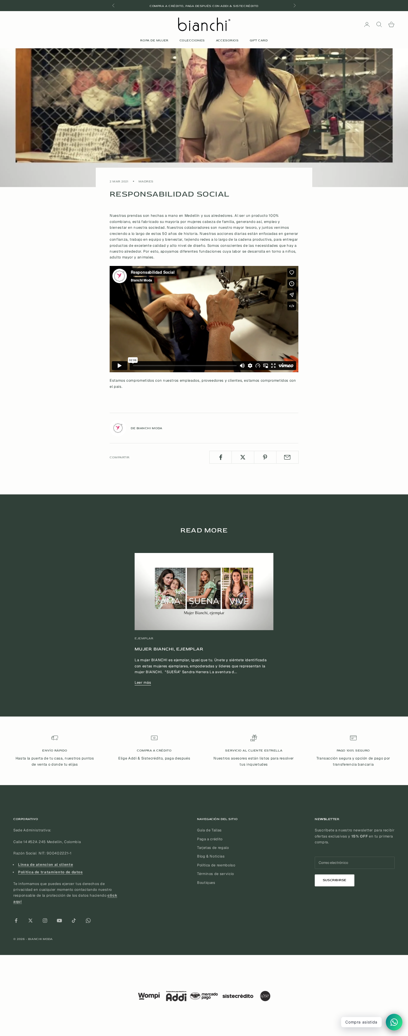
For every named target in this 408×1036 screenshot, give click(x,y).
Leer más (143, 682)
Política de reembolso (216, 865)
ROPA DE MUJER (154, 40)
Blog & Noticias (211, 856)
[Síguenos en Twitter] (30, 920)
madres (145, 181)
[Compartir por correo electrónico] (287, 457)
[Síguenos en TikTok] (74, 920)
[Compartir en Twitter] (243, 457)
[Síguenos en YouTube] (59, 920)
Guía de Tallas (209, 830)
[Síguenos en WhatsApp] (88, 920)
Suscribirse (334, 880)
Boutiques (206, 882)
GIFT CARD (259, 40)
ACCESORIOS (227, 40)
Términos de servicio (215, 873)
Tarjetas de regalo (213, 847)
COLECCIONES (192, 40)
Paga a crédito (210, 839)
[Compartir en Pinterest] (265, 457)
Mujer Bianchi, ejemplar (169, 649)
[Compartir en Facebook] (220, 457)
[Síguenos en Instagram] (45, 920)
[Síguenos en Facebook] (16, 920)
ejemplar (144, 638)
